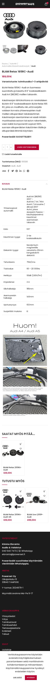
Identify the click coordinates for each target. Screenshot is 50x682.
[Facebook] (9, 171)
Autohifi (13, 64)
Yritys (5, 619)
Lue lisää (17, 677)
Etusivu (5, 64)
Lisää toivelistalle (13, 154)
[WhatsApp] (24, 171)
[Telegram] (28, 171)
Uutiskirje (6, 649)
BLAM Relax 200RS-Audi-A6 (12, 515)
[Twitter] (13, 171)
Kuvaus (6, 184)
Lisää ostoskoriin (26, 147)
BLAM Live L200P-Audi (35, 515)
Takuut (5, 634)
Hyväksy (31, 677)
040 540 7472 (9, 550)
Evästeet (6, 631)
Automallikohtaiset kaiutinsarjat (15, 66)
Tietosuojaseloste (11, 628)
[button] (20, 444)
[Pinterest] (17, 171)
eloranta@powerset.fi (13, 554)
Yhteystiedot (8, 616)
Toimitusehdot (9, 625)
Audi (33, 66)
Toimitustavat (9, 622)
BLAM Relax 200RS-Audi (12, 468)
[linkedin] (20, 171)
